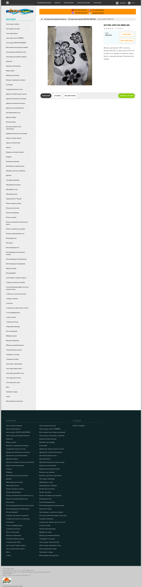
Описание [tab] (46, 96)
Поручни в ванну (11, 268)
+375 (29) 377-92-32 (80, 10)
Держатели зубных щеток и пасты (16, 94)
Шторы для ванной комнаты (15, 345)
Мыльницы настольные (13, 185)
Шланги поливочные (12, 340)
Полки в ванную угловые (13, 203)
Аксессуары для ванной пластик (16, 52)
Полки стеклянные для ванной (15, 229)
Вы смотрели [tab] (70, 96)
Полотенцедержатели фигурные (15, 264)
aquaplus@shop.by (97, 13)
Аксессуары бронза (12, 33)
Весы (7, 387)
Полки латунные (11, 217)
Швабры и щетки (11, 336)
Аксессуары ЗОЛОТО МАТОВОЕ (16, 43)
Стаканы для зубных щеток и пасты (17, 308)
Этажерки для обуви (12, 359)
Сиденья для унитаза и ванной (15, 282)
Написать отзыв (126, 96)
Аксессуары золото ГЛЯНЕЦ (14, 38)
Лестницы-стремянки (12, 180)
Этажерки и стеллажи (12, 354)
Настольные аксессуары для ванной (17, 47)
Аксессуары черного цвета (14, 368)
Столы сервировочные (13, 312)
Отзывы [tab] (57, 96)
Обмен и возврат (79, 425)
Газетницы (9, 85)
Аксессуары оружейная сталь (15, 373)
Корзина (123, 3)
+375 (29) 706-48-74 (97, 10)
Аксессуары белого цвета (13, 378)
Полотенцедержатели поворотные (16, 259)
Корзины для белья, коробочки (15, 171)
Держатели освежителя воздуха (15, 103)
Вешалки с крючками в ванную (15, 80)
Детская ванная (11, 122)
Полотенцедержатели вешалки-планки (15, 253)
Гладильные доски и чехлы (14, 89)
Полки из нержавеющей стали (15, 233)
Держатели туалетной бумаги (15, 108)
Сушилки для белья (12, 322)
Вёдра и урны (10, 71)
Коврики (8, 157)
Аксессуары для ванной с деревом (16, 57)
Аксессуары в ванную (12, 24)
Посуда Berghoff (10, 273)
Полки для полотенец (12, 208)
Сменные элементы (12, 298)
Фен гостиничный (11, 331)
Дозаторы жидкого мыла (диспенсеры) (13, 128)
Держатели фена (11, 117)
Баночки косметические (13, 66)
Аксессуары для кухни (13, 29)
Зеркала (8, 147)
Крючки (8, 175)
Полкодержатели (11, 238)
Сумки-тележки (11, 317)
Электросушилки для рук (14, 350)
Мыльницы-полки (11, 194)
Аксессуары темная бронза (14, 364)
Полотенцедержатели (12, 247)
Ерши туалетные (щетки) (13, 138)
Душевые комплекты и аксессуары (16, 133)
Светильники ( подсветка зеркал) (16, 278)
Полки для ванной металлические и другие (17, 223)
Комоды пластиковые (12, 161)
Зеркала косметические (13, 143)
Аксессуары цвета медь (13, 382)
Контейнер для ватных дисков (15, 166)
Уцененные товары (12, 392)
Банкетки (9, 61)
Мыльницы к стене (12, 189)
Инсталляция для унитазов (14, 401)
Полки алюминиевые (12, 213)
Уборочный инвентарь (13, 326)
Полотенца (9, 243)
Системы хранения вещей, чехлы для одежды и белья (17, 288)
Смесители (9, 303)
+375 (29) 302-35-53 (80, 13)
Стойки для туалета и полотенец (16, 294)
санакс (8, 396)
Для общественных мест (13, 113)
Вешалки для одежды (12, 75)
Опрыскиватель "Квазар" (14, 199)
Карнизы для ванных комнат (15, 152)
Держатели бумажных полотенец (16, 99)
